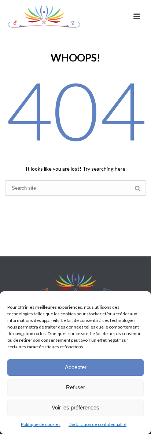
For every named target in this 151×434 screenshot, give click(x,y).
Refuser (75, 387)
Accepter (75, 367)
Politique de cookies (40, 424)
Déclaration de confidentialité (97, 424)
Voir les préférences (75, 407)
